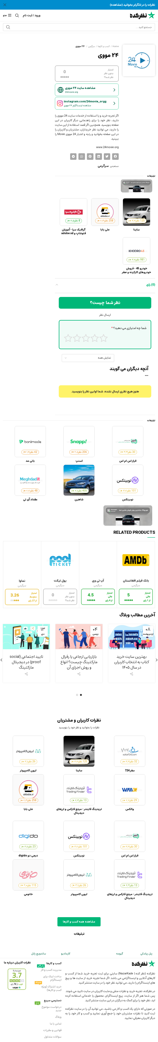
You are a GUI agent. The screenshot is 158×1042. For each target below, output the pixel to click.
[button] (115, 156)
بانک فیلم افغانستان (136, 580)
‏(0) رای (150, 285)
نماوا (22, 581)
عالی (68, 338)
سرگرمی (91, 46)
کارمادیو (65, 953)
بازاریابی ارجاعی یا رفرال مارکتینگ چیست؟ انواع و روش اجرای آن (79, 662)
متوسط (86, 338)
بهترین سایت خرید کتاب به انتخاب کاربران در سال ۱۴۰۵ (131, 662)
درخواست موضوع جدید (48, 1008)
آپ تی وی (98, 580)
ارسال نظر (105, 315)
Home (116, 46)
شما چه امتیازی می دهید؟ (128, 328)
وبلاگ (58, 1017)
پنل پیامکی (146, 953)
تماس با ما (55, 1023)
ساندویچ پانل (38, 953)
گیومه (119, 953)
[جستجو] (8, 27)
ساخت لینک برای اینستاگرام (52, 978)
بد (94, 338)
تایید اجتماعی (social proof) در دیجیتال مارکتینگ (26, 662)
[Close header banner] (5, 5)
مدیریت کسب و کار (49, 969)
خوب (77, 338)
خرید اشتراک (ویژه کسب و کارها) (48, 988)
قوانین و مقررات (52, 1030)
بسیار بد (103, 338)
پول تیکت (60, 580)
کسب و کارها (104, 46)
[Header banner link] (85, 5)
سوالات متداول (52, 1036)
